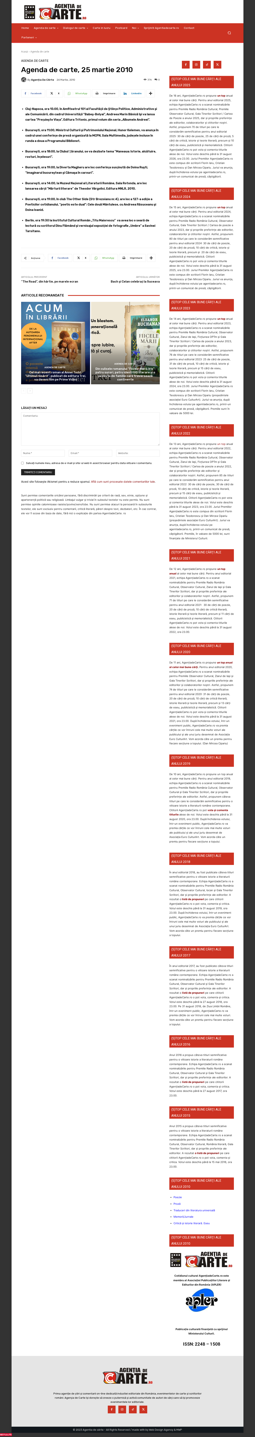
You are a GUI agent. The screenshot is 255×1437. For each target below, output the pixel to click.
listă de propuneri (192, 899)
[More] (150, 93)
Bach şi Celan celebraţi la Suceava (135, 281)
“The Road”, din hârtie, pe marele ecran (49, 281)
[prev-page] (23, 390)
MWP (179, 1429)
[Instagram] (196, 65)
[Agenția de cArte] (24, 79)
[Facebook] (186, 65)
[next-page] (29, 390)
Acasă (24, 51)
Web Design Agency (161, 1429)
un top (221, 95)
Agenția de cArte (42, 79)
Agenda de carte (39, 51)
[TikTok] (207, 65)
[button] (229, 33)
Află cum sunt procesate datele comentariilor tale (123, 481)
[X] (217, 65)
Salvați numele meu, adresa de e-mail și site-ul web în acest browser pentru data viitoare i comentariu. (89, 463)
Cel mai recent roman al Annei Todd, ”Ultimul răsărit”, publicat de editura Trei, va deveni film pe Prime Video (55, 376)
